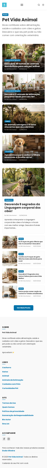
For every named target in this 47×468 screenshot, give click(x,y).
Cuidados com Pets (11, 384)
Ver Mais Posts (23, 308)
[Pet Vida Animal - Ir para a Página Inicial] (4, 5)
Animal (5, 376)
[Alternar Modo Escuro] (43, 5)
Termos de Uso (9, 403)
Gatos (5, 371)
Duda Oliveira (8, 450)
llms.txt (5, 423)
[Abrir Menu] (21, 4)
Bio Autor (6, 419)
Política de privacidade (13, 411)
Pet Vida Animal (15, 457)
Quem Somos (8, 407)
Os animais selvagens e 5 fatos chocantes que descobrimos (20, 125)
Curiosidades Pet (10, 388)
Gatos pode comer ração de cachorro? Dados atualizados (30, 292)
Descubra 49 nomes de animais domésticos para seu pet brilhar (22, 65)
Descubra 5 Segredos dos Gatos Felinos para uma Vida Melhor (30, 276)
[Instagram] (8, 439)
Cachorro (6, 367)
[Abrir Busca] (38, 5)
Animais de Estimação (12, 380)
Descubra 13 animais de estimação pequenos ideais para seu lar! (22, 95)
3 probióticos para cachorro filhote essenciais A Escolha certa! (22, 156)
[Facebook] (4, 439)
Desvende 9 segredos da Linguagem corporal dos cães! (22, 207)
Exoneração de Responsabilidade (17, 415)
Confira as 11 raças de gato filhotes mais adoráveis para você (30, 259)
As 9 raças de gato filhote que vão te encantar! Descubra (30, 243)
